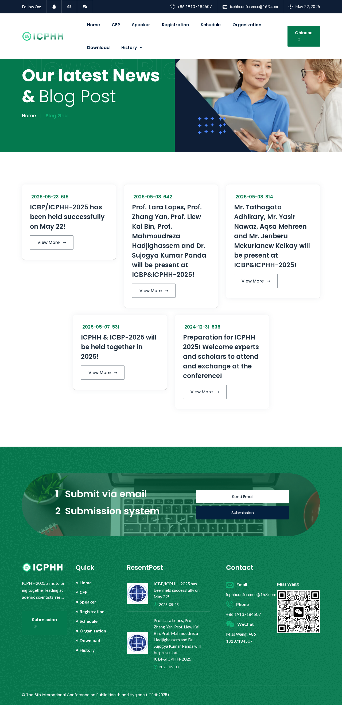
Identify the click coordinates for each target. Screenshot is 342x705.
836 (215, 327)
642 (167, 197)
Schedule (211, 25)
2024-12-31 (196, 327)
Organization (246, 25)
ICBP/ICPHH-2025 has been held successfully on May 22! (67, 217)
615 (64, 197)
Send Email (242, 496)
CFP (116, 25)
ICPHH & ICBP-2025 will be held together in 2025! (119, 347)
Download (98, 47)
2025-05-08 (147, 197)
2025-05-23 (45, 197)
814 (268, 197)
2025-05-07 (96, 327)
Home (93, 25)
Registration (175, 25)
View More (49, 242)
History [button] (129, 47)
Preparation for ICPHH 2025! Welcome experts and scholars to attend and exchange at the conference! (221, 356)
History (87, 650)
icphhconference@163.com (254, 6)
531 (115, 327)
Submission (242, 512)
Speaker (141, 25)
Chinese (304, 33)
